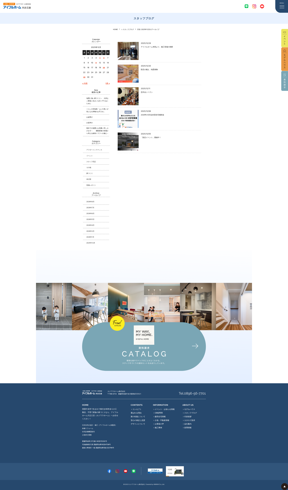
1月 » (108, 83)
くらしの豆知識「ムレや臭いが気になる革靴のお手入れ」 (97, 110)
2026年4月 (90, 225)
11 (96, 63)
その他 (88, 167)
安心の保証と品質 (138, 420)
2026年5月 (90, 219)
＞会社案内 (186, 424)
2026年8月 (90, 202)
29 (84, 77)
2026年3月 (90, 231)
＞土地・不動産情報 (161, 420)
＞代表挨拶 (186, 416)
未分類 (88, 179)
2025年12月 (90, 243)
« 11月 (85, 83)
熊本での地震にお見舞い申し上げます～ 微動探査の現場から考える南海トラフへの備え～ (97, 130)
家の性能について (138, 416)
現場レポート (91, 185)
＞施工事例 (157, 427)
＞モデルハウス (188, 409)
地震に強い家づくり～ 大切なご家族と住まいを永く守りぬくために (97, 100)
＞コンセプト (136, 409)
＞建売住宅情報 (159, 416)
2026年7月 (90, 207)
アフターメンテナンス (94, 150)
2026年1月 (90, 237)
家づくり (89, 173)
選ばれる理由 (136, 413)
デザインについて (138, 424)
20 (104, 68)
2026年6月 (90, 213)
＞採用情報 (186, 427)
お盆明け (89, 117)
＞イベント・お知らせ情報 (164, 409)
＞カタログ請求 (188, 420)
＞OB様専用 (158, 413)
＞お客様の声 (158, 424)
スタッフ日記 (91, 162)
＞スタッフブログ (189, 413)
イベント (89, 156)
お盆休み (89, 123)
